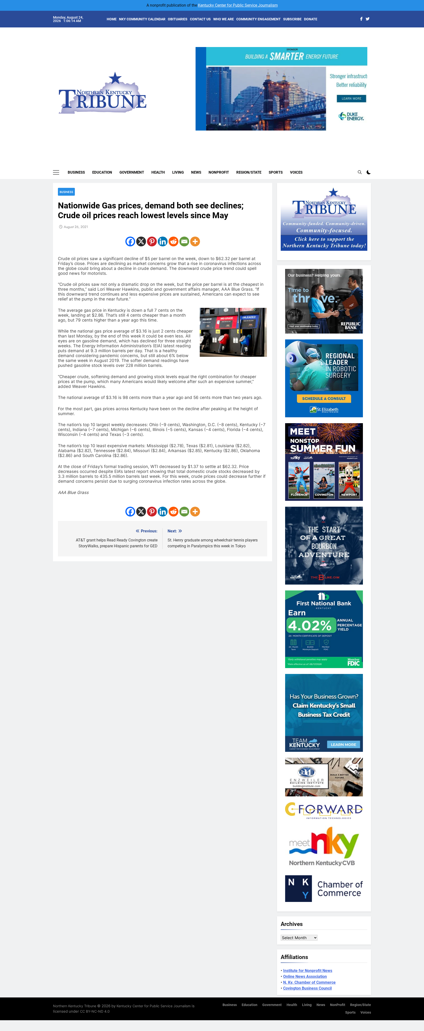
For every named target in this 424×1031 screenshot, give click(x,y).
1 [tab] (265, 133)
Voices (296, 172)
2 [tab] (274, 133)
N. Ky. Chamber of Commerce (309, 982)
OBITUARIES (177, 19)
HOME (112, 19)
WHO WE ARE (223, 19)
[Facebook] (130, 241)
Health (158, 172)
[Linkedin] (163, 241)
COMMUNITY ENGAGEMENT (258, 19)
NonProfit (219, 172)
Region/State (248, 172)
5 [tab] (301, 133)
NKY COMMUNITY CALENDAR (142, 19)
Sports (276, 172)
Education (102, 172)
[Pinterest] (152, 241)
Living (178, 172)
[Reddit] (173, 241)
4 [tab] (292, 133)
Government (131, 172)
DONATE (310, 19)
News (196, 172)
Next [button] (361, 130)
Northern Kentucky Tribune (74, 1006)
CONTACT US (200, 19)
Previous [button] (201, 130)
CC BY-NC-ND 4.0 (95, 1011)
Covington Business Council (307, 988)
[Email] (184, 241)
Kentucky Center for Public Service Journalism (238, 5)
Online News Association (305, 976)
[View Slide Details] (281, 89)
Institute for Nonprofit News (307, 970)
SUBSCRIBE (292, 19)
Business (76, 172)
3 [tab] (283, 133)
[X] (141, 241)
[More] (195, 241)
